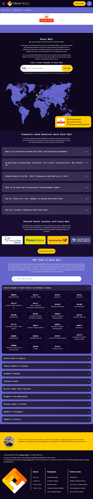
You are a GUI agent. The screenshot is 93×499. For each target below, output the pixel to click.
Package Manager (52, 477)
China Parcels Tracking (77, 492)
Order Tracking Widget (54, 492)
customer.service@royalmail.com (79, 124)
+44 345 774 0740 (75, 122)
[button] (3, 3)
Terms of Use (37, 488)
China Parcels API (28, 460)
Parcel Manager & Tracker (77, 488)
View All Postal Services (46, 251)
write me (43, 441)
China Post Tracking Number (78, 484)
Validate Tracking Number (77, 481)
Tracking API (73, 477)
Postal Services (52, 484)
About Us (36, 477)
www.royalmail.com (75, 119)
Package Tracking (52, 481)
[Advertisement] (46, 29)
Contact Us (36, 481)
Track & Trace (65, 439)
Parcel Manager (79, 3)
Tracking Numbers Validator (55, 488)
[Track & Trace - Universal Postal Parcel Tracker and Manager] (18, 3)
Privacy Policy (78, 460)
